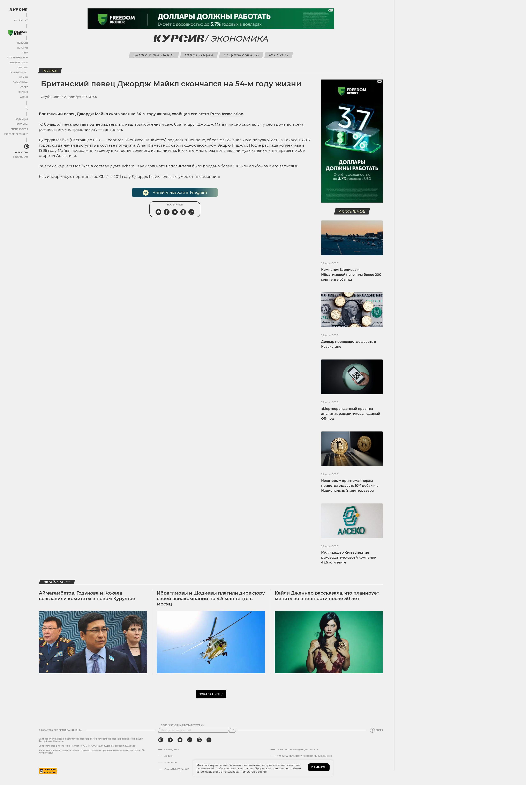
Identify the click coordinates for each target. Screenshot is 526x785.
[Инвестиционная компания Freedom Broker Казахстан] (17, 33)
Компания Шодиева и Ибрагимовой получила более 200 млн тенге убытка (351, 275)
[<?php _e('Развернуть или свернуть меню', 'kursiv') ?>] (26, 146)
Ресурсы (279, 55)
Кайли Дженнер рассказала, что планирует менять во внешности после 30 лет (327, 595)
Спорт (24, 87)
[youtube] (180, 739)
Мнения (23, 92)
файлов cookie (257, 771)
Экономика (20, 82)
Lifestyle (22, 67)
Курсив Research (17, 57)
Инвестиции (199, 55)
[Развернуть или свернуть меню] (26, 108)
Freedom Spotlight (16, 134)
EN (20, 20)
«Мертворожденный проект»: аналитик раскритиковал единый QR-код (350, 414)
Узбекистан (20, 156)
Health (23, 77)
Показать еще (210, 694)
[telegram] (170, 739)
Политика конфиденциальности (297, 749)
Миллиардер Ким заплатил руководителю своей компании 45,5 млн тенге (348, 557)
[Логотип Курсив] (18, 9)
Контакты (170, 763)
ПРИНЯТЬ (318, 767)
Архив (24, 97)
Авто (25, 52)
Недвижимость (241, 55)
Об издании (171, 749)
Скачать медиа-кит (176, 769)
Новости (22, 43)
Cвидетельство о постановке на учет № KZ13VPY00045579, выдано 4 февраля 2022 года (87, 745)
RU (14, 20)
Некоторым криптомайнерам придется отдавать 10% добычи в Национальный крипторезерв (349, 486)
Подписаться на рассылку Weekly (182, 725)
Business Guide (18, 62)
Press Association (226, 114)
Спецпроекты (19, 129)
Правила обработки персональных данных (304, 756)
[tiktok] (189, 739)
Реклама (22, 124)
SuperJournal (19, 72)
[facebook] (208, 739)
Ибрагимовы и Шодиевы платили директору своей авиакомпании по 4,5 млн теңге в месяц (211, 598)
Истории (22, 47)
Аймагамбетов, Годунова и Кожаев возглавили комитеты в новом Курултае (87, 595)
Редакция (21, 119)
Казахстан (21, 152)
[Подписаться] (233, 730)
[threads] (199, 739)
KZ (26, 20)
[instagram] (160, 739)
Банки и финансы (154, 55)
